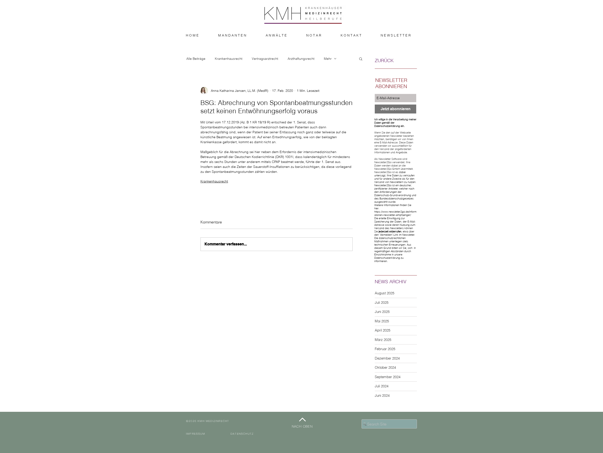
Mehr (328, 59)
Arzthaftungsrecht (301, 59)
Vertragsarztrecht (265, 59)
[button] (361, 59)
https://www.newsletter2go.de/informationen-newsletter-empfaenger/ (395, 213)
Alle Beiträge (195, 59)
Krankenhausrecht (228, 59)
